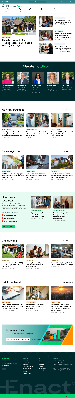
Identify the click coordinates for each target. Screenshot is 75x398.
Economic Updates (27, 373)
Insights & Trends (27, 368)
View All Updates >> (36, 339)
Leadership (41, 362)
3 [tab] (38, 97)
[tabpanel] (7, 82)
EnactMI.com (62, 1)
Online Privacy (42, 395)
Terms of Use (34, 395)
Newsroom (41, 364)
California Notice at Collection (52, 395)
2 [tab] (36, 97)
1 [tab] (35, 97)
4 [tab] (40, 97)
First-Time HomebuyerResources (28, 370)
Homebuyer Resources (28, 366)
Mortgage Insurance (27, 360)
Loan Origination (26, 362)
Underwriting (25, 364)
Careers (41, 366)
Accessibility (70, 395)
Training (67, 1)
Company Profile (43, 360)
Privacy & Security (63, 395)
